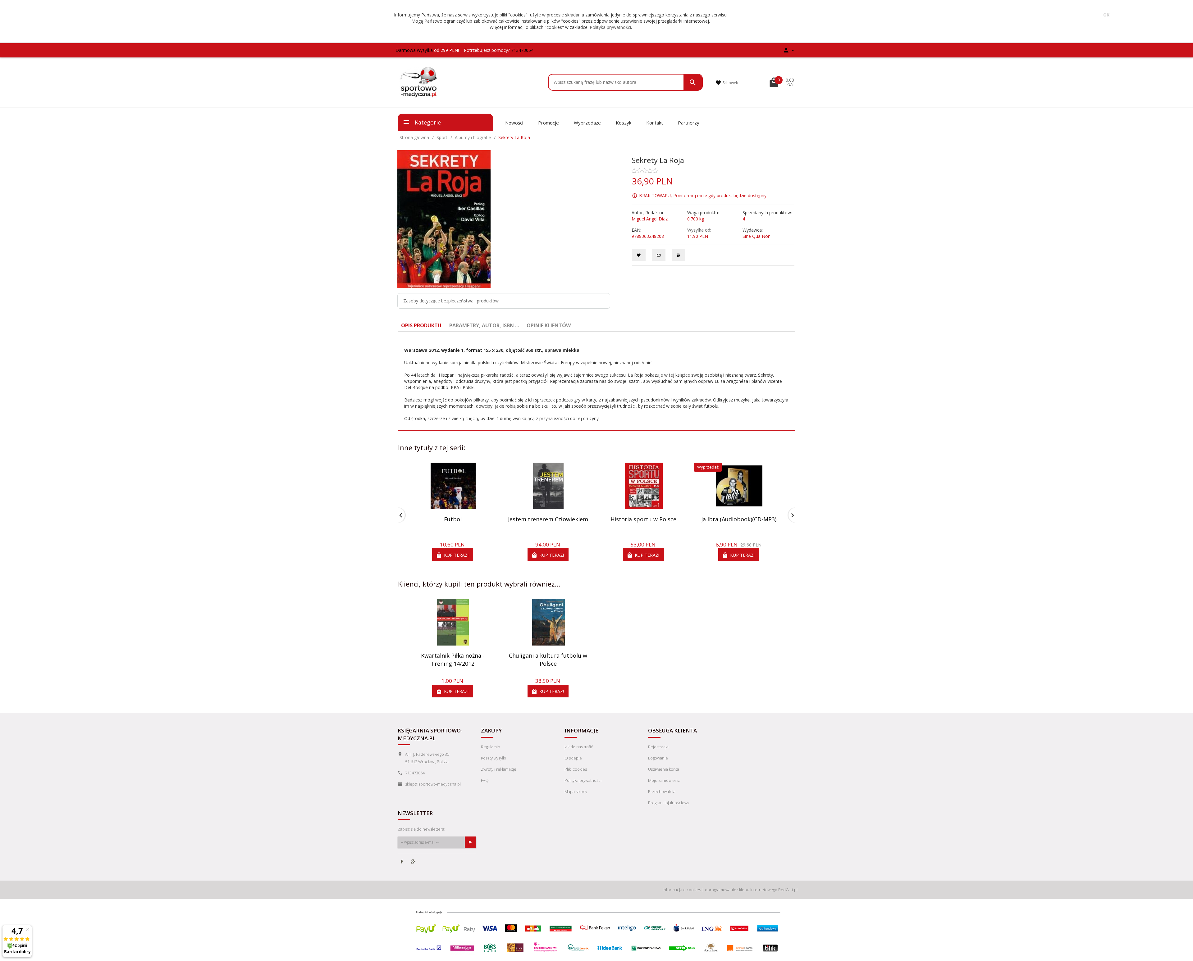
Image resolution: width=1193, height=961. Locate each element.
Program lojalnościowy (668, 802)
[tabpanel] (596, 381)
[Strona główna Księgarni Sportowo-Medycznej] (419, 82)
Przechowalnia (661, 791)
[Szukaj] (692, 82)
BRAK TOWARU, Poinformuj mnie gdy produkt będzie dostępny (702, 195)
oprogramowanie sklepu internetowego (741, 889)
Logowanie (658, 758)
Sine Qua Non (756, 236)
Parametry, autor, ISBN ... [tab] (484, 325)
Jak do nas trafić (579, 747)
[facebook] (402, 862)
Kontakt (654, 123)
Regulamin (490, 747)
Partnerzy (688, 123)
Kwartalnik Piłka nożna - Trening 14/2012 (453, 659)
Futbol (453, 519)
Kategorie (427, 122)
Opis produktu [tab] (421, 325)
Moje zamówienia (664, 780)
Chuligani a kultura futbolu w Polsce (548, 659)
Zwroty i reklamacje (498, 769)
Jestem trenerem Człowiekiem (548, 519)
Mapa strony (576, 791)
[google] (413, 862)
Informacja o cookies (682, 889)
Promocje (548, 123)
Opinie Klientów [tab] (549, 325)
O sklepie (573, 758)
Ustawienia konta (663, 769)
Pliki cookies (576, 769)
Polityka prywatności (610, 27)
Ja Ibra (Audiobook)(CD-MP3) (738, 519)
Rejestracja (658, 747)
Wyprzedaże (587, 123)
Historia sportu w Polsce (643, 519)
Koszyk (623, 123)
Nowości (514, 123)
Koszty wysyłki (493, 758)
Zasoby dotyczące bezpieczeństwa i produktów (451, 301)
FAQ (485, 780)
